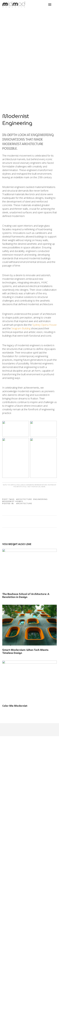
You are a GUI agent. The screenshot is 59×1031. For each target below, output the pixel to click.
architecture (24, 499)
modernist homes (12, 501)
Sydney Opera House (44, 324)
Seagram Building (20, 328)
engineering (40, 499)
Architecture (24, 503)
